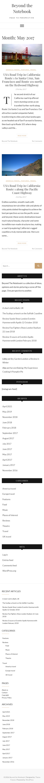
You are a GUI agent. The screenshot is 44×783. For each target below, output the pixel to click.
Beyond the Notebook (22, 8)
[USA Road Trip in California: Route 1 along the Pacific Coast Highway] (22, 165)
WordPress (30, 780)
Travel (33, 69)
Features (25, 69)
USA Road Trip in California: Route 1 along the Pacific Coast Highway (22, 189)
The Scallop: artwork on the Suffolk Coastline (22, 313)
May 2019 (7, 411)
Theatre (6, 526)
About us (5, 690)
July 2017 (6, 443)
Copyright (5, 695)
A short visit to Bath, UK (13, 308)
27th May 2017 (21, 89)
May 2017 (7, 454)
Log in (5, 554)
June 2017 (7, 449)
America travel (13, 69)
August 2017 (8, 438)
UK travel (6, 536)
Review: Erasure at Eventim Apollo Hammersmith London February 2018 (19, 622)
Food (4, 504)
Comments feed (9, 565)
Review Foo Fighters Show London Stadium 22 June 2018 (20, 615)
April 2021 (7, 406)
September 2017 (10, 433)
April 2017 (7, 459)
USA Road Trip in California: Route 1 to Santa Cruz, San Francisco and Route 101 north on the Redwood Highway (22, 80)
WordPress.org (9, 570)
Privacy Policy (7, 698)
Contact (4, 693)
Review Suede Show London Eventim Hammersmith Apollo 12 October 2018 (20, 608)
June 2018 (7, 422)
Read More (22, 135)
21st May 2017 (21, 197)
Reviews (6, 520)
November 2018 (9, 417)
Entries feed (7, 560)
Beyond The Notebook (9, 141)
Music (5, 510)
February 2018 (9, 427)
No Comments (37, 141)
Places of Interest (10, 515)
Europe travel (8, 494)
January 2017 (8, 465)
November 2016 (9, 470)
